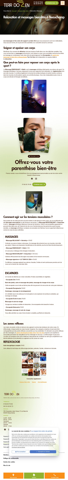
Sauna (34, 382)
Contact (34, 477)
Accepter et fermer (44, 451)
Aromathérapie (42, 382)
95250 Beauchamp (15, 412)
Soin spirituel (7, 447)
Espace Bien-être (23, 11)
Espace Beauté (8, 439)
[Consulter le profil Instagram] (36, 178)
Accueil (14, 11)
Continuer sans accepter (18, 447)
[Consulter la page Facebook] (32, 178)
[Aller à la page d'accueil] (11, 393)
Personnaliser (21, 451)
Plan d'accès (13, 477)
